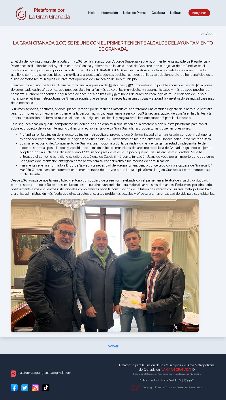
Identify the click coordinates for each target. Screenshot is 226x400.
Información (109, 13)
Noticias (175, 13)
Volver (113, 346)
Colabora (158, 13)
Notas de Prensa (134, 13)
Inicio (92, 13)
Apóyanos (199, 13)
